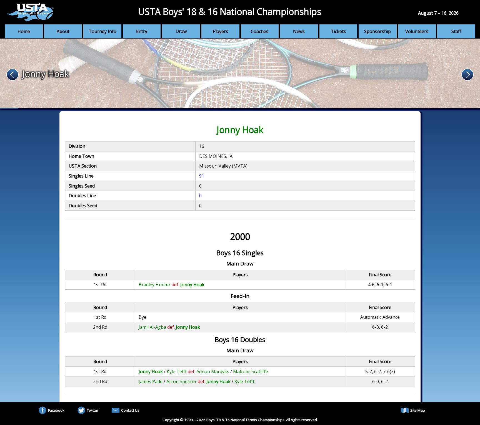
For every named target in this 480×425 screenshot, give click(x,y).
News (299, 31)
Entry (141, 31)
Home (24, 31)
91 (201, 176)
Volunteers (416, 31)
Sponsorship (377, 31)
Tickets (338, 31)
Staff (456, 31)
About (63, 31)
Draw (181, 31)
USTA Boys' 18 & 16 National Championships (229, 11)
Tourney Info (102, 31)
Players (220, 31)
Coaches (259, 31)
